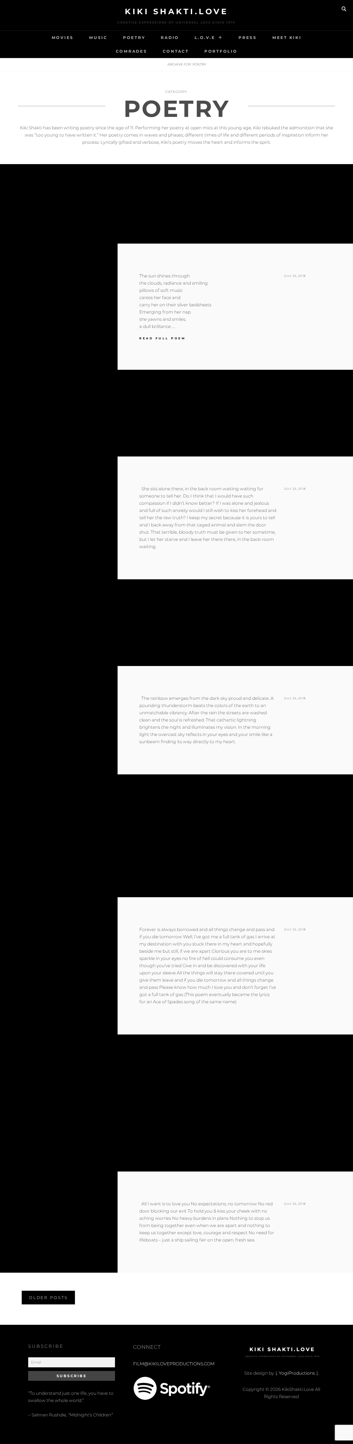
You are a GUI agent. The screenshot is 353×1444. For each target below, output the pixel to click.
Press (248, 37)
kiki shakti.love (176, 11)
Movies (63, 37)
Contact (176, 51)
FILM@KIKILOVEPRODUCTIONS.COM (173, 1363)
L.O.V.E (205, 37)
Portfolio (220, 51)
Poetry (134, 37)
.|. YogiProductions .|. (297, 1373)
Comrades (131, 51)
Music (98, 37)
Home (153, 64)
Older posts (48, 1297)
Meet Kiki (287, 37)
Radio (170, 37)
